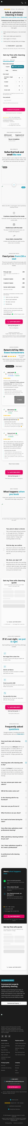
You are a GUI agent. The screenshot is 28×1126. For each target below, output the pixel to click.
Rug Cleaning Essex (20, 1052)
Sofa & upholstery (18, 66)
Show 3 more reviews (14, 463)
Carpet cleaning (5, 1043)
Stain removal (20, 333)
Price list (3, 1065)
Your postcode (6, 97)
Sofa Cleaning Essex (20, 1045)
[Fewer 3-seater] (16, 85)
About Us (17, 1065)
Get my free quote (13, 325)
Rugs (7, 70)
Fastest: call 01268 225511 (15, 622)
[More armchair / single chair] (22, 77)
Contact (17, 1072)
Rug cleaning (4, 1050)
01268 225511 (20, 734)
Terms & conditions (18, 1123)
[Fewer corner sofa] (16, 90)
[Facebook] (2, 1036)
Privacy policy (8, 1123)
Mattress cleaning (5, 1052)
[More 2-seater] (22, 81)
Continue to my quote (13, 109)
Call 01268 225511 (15, 321)
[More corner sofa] (22, 90)
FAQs (16, 1070)
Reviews (3, 1070)
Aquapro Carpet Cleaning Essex (8, 1118)
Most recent (19, 366)
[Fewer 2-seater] (16, 81)
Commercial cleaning (6, 1068)
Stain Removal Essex (20, 1054)
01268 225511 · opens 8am (15, 46)
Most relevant (9, 366)
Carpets (8, 66)
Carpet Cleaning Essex (20, 1043)
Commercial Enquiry (13, 1003)
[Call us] (22, 2)
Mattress (15, 70)
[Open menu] (25, 2)
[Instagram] (6, 1036)
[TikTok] (9, 1036)
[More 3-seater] (22, 85)
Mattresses (14, 333)
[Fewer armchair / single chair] (16, 77)
